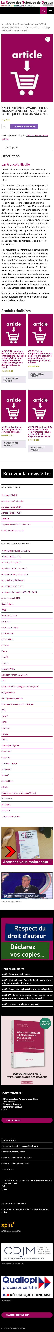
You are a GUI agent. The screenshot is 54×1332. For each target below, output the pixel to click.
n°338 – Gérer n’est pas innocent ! (16, 974)
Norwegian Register (10, 745)
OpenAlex (5, 757)
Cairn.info (6, 621)
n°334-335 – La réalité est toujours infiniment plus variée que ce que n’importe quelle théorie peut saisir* (27, 996)
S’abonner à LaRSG (9, 495)
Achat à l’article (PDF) (11, 512)
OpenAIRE (6, 751)
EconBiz (5, 657)
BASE (3, 610)
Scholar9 (5, 775)
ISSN (3, 710)
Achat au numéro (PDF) (11, 507)
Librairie (5, 518)
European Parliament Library (14, 674)
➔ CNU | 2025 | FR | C (11, 556)
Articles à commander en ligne (24, 24)
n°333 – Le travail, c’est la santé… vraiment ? (21, 1004)
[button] (47, 39)
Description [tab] (11, 147)
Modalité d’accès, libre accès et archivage (19, 1146)
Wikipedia (6, 804)
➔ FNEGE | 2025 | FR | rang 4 (14, 568)
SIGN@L (5, 787)
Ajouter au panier (24, 126)
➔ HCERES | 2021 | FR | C (12, 586)
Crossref (5, 645)
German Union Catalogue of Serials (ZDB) (19, 686)
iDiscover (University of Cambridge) (17, 704)
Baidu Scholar (7, 604)
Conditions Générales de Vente (15, 1163)
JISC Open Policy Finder (12, 698)
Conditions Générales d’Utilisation (16, 1157)
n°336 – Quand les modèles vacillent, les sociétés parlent (27, 989)
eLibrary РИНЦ (8, 669)
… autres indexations (10, 816)
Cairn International (10, 627)
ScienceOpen (7, 781)
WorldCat (5, 810)
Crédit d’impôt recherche (12, 530)
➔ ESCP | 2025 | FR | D (11, 562)
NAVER (4, 739)
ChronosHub (7, 639)
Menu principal (50, 10)
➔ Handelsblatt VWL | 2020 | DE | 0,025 (19, 592)
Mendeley (5, 728)
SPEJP (4, 1189)
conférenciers (13, 1120)
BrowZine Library (9, 615)
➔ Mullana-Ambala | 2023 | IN (14, 574)
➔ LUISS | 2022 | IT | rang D (13, 580)
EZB (3, 680)
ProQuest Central (9, 763)
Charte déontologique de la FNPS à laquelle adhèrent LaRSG (25, 1210)
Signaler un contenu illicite (13, 1151)
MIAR (4, 722)
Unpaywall (6, 769)
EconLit (4, 663)
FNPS (3, 1186)
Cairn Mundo (7, 633)
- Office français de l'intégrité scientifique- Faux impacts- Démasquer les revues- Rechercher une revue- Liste (19, 1104)
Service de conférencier (17, 1315)
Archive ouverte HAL (10, 598)
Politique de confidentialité (13, 1203)
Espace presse (7, 1169)
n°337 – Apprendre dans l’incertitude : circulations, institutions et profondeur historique (27, 981)
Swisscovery (6, 798)
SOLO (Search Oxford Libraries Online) (18, 793)
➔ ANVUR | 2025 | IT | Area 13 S (15, 551)
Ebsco (4, 651)
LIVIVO (4, 716)
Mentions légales (8, 1140)
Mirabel (4, 734)
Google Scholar (8, 692)
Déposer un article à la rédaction (16, 524)
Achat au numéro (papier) (12, 501)
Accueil (4, 24)
